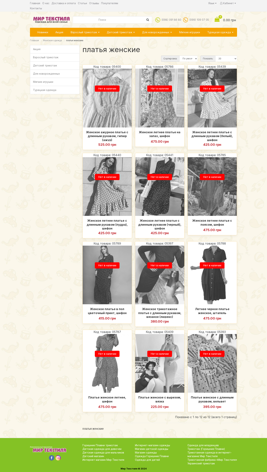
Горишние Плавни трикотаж (100, 445)
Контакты (36, 8)
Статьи (82, 3)
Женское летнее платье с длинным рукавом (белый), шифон (212, 135)
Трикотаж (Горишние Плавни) (206, 448)
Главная (35, 3)
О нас (45, 3)
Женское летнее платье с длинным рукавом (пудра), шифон (107, 224)
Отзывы (94, 3)
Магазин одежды (146, 452)
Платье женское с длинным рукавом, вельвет (212, 399)
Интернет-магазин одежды (152, 445)
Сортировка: (170, 58)
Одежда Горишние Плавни (152, 456)
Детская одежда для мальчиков (103, 452)
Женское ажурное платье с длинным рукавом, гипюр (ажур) (107, 135)
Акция (59, 32)
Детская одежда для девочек (102, 448)
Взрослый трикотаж (83, 32)
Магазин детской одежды (151, 448)
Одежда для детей (147, 459)
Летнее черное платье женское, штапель (212, 311)
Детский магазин (93, 456)
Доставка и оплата (64, 3)
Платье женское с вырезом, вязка (159, 399)
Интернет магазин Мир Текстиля (103, 459)
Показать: (208, 58)
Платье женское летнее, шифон (107, 399)
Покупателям (109, 3)
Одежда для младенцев (203, 445)
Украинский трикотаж (201, 463)
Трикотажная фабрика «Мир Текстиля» (212, 459)
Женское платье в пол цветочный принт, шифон (107, 311)
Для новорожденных (155, 32)
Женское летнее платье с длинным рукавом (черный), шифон (159, 224)
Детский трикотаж (119, 32)
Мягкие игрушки (189, 32)
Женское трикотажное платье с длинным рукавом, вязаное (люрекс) (159, 312)
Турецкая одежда (219, 32)
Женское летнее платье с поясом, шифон (212, 222)
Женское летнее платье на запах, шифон (159, 134)
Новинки (42, 32)
